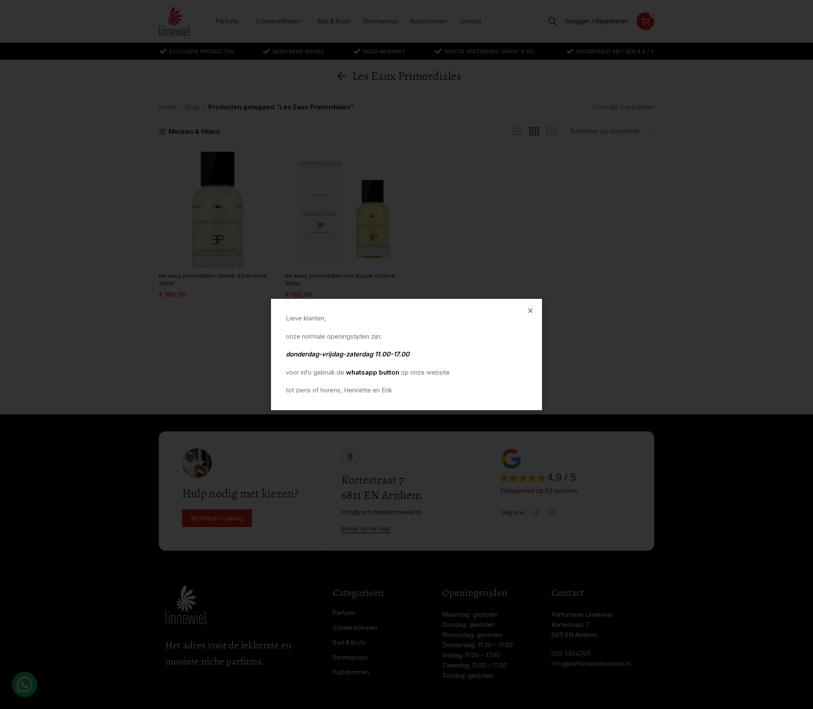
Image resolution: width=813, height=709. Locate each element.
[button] (530, 310)
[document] (406, 354)
